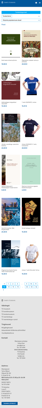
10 (31, 284)
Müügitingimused (7, 328)
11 (35, 284)
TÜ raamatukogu (7, 317)
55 (32, 287)
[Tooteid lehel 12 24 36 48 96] (7, 16)
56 (36, 287)
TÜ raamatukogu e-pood (9, 319)
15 (18, 287)
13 (8, 287)
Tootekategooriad (21, 12)
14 (13, 287)
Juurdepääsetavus (8, 333)
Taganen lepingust (9, 403)
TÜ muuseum (6, 309)
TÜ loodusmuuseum (8, 314)
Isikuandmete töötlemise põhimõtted (13, 330)
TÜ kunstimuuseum (8, 311)
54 (27, 287)
